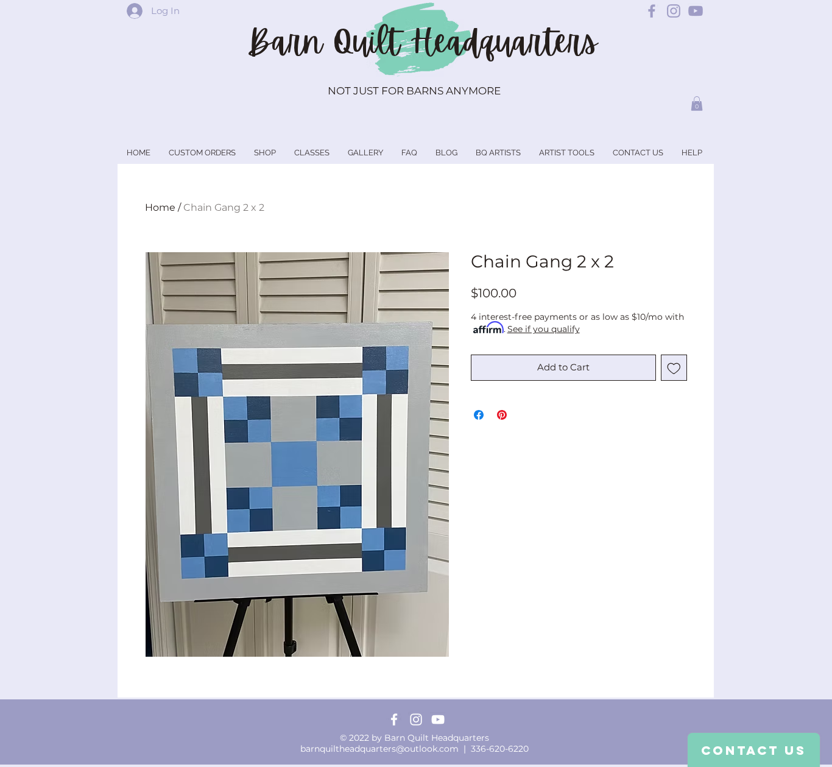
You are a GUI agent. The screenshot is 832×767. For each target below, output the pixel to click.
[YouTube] (438, 719)
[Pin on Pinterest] (502, 415)
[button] (697, 103)
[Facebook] (394, 719)
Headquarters (504, 42)
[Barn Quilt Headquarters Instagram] (674, 11)
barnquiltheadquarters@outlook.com (379, 748)
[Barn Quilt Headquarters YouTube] (695, 11)
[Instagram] (416, 719)
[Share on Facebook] (478, 415)
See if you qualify (543, 328)
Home (160, 207)
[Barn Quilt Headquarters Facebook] (652, 11)
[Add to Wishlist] (674, 368)
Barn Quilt (329, 42)
